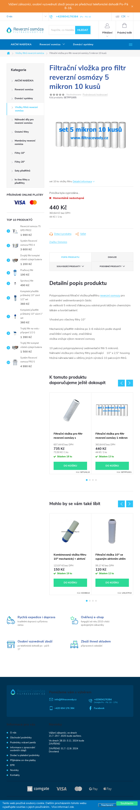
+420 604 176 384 (64, 708)
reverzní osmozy (110, 295)
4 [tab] (96, 480)
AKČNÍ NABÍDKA (24, 80)
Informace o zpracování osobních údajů (22, 749)
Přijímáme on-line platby (23, 760)
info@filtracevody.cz (65, 699)
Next (129, 383)
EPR (12, 765)
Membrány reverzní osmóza (25, 142)
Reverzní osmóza (24, 89)
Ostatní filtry (22, 131)
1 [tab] (87, 480)
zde (71, 807)
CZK (123, 16)
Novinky (14, 770)
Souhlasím (127, 803)
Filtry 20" (20, 161)
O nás (9, 16)
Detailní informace (82, 181)
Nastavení (107, 805)
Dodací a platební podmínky (24, 755)
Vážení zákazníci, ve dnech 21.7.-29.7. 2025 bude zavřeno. (65, 734)
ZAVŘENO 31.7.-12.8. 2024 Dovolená (63, 750)
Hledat (82, 30)
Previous (121, 383)
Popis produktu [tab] (70, 257)
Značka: (58, 242)
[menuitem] (21, 44)
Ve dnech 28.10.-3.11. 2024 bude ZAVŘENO (66, 742)
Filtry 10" (20, 153)
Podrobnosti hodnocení (95, 94)
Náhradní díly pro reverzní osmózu (24, 121)
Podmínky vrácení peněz (23, 742)
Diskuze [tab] (112, 257)
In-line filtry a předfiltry (22, 181)
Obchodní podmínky (21, 737)
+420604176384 (103, 699)
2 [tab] (90, 480)
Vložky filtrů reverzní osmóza (26, 109)
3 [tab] (93, 480)
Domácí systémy (24, 98)
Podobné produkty (110, 266)
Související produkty (68, 266)
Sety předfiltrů (22, 170)
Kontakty (15, 775)
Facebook (99, 708)
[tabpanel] (70, 433)
